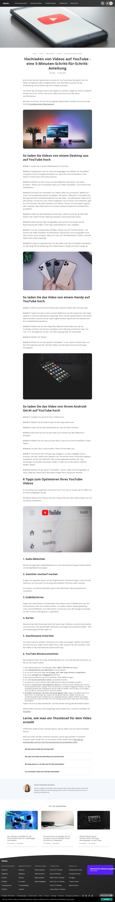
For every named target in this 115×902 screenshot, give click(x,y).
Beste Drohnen (40, 874)
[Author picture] (27, 788)
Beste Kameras (40, 870)
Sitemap (53, 896)
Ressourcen (73, 866)
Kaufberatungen (50, 3)
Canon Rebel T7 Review (57, 889)
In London (22, 881)
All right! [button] (106, 899)
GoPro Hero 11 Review (57, 881)
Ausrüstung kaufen (21, 3)
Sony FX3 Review (55, 874)
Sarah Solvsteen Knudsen (44, 785)
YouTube (59, 53)
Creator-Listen (74, 881)
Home (35, 53)
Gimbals (4, 881)
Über (40, 896)
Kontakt (61, 896)
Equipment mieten (36, 3)
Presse (46, 896)
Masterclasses (73, 885)
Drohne (4, 878)
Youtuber (27, 711)
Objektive (5, 874)
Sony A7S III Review (56, 870)
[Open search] (103, 3)
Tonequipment (6, 885)
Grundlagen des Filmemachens (41, 104)
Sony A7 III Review (56, 885)
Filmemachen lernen (75, 870)
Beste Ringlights (40, 881)
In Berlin (21, 889)
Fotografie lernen (74, 874)
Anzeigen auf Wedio (72, 896)
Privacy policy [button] (70, 899)
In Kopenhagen (24, 885)
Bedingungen (22, 896)
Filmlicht (4, 889)
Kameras (4, 870)
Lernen (41, 53)
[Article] (21, 820)
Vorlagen (72, 878)
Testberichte (63, 3)
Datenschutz (33, 896)
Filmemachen (50, 53)
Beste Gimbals (39, 878)
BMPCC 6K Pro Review (57, 878)
